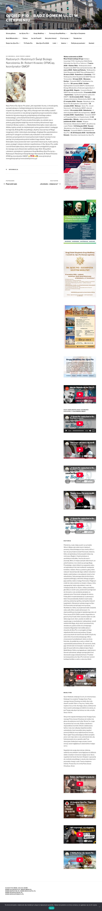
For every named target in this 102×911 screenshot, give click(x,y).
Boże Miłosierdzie (12, 38)
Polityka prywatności (78, 43)
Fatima (25, 38)
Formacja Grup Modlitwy (57, 33)
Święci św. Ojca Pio (12, 43)
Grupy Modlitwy (39, 33)
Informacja (13, 169)
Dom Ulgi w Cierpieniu (78, 33)
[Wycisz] (90, 431)
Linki (54, 43)
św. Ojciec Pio (23, 33)
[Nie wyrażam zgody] (100, 907)
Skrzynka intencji (50, 38)
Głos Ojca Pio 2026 (42, 43)
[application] (80, 423)
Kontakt (91, 43)
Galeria (63, 43)
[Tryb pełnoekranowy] (93, 431)
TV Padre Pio (28, 43)
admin (27, 56)
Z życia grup (64, 38)
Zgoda (51, 908)
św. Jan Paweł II (36, 38)
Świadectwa (78, 38)
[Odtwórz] (66, 431)
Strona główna (11, 33)
